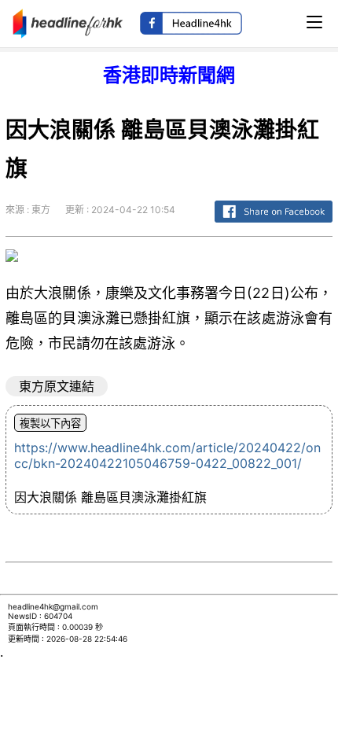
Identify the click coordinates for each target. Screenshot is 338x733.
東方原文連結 (56, 386)
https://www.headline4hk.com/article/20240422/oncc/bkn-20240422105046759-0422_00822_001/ (167, 455)
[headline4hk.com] (68, 22)
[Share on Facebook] (273, 223)
